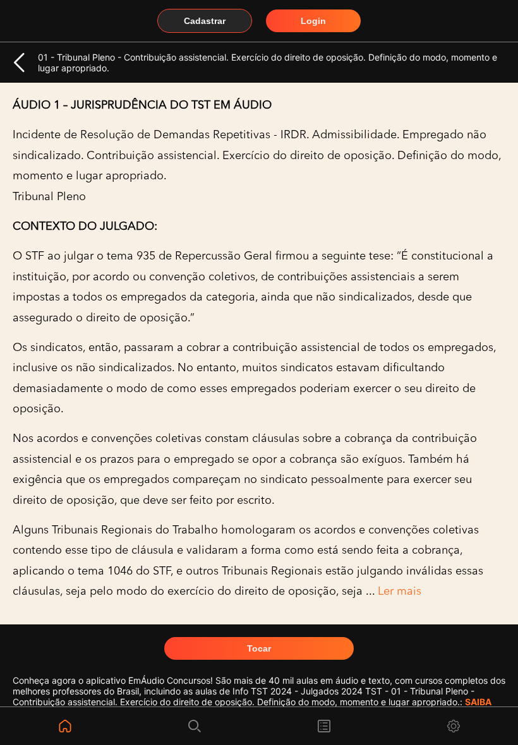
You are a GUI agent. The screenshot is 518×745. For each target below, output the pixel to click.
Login (313, 21)
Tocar (259, 648)
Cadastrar (205, 21)
